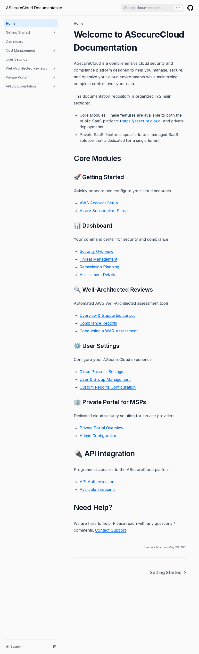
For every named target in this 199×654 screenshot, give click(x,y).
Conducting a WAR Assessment (109, 330)
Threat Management (98, 259)
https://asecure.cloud (140, 121)
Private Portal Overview (101, 427)
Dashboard (15, 41)
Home (11, 23)
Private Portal (16, 77)
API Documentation (21, 86)
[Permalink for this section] (125, 158)
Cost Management (20, 50)
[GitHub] (190, 8)
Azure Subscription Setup (104, 210)
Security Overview (96, 251)
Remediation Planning (99, 266)
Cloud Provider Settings (101, 371)
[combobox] (152, 8)
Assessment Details (97, 274)
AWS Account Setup (99, 202)
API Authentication (97, 481)
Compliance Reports (98, 323)
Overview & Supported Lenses (107, 315)
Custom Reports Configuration (108, 387)
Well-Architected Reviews (26, 68)
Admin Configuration (98, 435)
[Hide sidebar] (54, 646)
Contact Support (110, 530)
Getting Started (18, 32)
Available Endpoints (98, 489)
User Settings (16, 59)
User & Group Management (105, 379)
